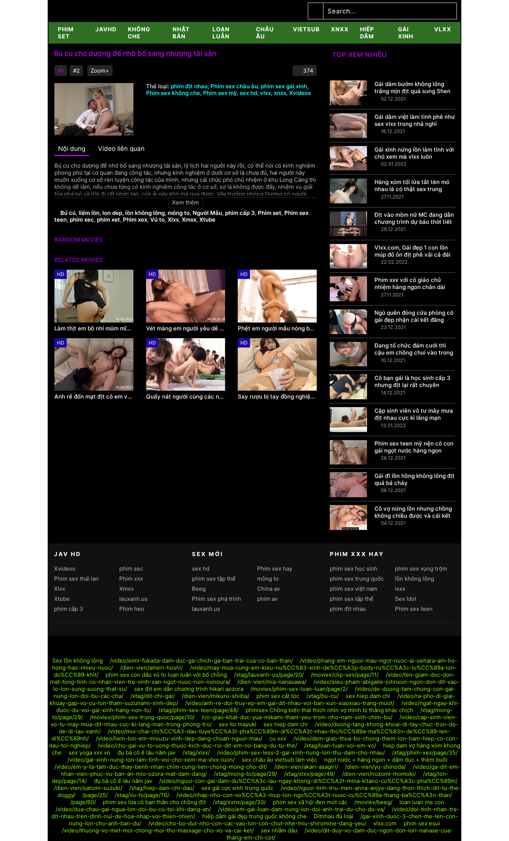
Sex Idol (405, 598)
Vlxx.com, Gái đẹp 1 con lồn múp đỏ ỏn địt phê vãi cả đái (412, 251)
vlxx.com (384, 823)
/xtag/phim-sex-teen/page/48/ (198, 710)
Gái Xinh (405, 33)
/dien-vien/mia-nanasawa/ (271, 681)
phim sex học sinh (353, 568)
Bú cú (68, 212)
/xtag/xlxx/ (196, 752)
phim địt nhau (189, 86)
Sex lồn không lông (77, 660)
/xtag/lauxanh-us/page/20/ (269, 674)
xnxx (340, 29)
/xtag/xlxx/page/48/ (309, 773)
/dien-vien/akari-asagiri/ (306, 766)
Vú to (157, 219)
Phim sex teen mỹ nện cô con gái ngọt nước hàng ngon (413, 447)
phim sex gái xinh (284, 86)
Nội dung (71, 148)
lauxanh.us (133, 598)
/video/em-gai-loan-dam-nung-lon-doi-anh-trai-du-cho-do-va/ (301, 809)
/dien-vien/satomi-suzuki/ (88, 787)
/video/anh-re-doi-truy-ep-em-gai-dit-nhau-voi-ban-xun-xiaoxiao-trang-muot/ (289, 703)
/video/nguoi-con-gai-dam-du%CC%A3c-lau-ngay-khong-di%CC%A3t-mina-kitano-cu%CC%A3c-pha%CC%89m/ (308, 780)
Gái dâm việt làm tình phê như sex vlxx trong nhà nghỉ (414, 120)
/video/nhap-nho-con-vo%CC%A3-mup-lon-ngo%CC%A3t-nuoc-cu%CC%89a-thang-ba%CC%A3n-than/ (314, 795)
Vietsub (306, 29)
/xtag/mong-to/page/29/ (245, 773)
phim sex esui (422, 823)
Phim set (269, 212)
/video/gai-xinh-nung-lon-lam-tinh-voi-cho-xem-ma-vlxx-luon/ (151, 759)
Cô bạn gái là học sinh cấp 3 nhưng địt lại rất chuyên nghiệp (412, 385)
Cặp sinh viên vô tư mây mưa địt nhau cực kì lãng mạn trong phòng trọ (413, 417)
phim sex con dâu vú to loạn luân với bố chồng (166, 674)
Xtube (207, 219)
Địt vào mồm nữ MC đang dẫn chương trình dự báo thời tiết (414, 218)
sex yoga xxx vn (89, 752)
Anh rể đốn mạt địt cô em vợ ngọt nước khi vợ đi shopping (93, 396)
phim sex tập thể (213, 578)
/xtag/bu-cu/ (322, 695)
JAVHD (106, 29)
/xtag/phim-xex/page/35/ (425, 752)
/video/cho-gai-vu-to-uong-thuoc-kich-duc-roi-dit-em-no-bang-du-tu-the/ (197, 745)
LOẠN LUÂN (221, 33)
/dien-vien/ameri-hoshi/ (151, 667)
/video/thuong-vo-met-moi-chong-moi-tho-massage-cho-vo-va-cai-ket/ (158, 830)
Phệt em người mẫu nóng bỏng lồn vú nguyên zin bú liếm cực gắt (277, 328)
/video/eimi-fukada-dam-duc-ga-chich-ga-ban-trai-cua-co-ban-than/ (201, 660)
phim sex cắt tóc (277, 695)
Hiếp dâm (367, 33)
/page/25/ (95, 795)
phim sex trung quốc (357, 578)
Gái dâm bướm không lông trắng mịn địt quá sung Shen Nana (412, 91)
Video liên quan (121, 148)
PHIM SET (66, 33)
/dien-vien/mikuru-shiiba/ (215, 695)
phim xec (82, 219)
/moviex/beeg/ (373, 802)
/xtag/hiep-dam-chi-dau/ (161, 787)
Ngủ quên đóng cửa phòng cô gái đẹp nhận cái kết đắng (413, 316)
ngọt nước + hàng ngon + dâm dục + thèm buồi (386, 759)
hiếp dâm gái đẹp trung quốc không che (254, 816)
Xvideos (300, 92)
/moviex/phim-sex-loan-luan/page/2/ (299, 688)
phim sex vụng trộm (421, 568)
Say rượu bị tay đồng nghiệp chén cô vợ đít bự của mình (277, 396)
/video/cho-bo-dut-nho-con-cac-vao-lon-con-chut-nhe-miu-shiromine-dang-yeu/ (257, 823)
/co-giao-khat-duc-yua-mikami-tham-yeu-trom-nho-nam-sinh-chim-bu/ (297, 717)
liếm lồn (89, 212)
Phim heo (131, 608)
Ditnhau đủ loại (333, 816)
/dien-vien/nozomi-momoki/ (379, 773)
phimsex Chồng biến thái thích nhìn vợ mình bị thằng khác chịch (329, 710)
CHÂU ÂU (265, 33)
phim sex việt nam (353, 588)
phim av (267, 598)
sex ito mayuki (237, 724)
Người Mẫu (207, 212)
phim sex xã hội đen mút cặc (310, 802)
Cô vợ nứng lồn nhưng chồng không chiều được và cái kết (413, 512)
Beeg (199, 588)
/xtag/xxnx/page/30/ (239, 802)
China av (268, 588)
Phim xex (135, 219)
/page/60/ (83, 802)
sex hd (248, 92)
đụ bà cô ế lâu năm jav (146, 752)
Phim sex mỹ (220, 92)
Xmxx (189, 219)
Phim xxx (131, 578)
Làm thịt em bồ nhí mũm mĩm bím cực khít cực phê (93, 328)
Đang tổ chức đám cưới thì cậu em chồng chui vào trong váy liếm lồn (413, 352)
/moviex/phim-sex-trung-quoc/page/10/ (142, 717)
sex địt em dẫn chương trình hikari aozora (188, 688)
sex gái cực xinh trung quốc (237, 787)
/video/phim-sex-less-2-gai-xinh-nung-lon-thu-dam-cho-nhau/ (301, 752)
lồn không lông (145, 212)
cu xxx (277, 738)
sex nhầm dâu (279, 830)
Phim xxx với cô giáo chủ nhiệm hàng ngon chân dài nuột (409, 287)
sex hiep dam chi (368, 695)
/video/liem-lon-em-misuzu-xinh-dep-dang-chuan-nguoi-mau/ (179, 738)
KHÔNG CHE (139, 33)
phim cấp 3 (240, 212)
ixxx (400, 588)
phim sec (131, 568)
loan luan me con (421, 802)
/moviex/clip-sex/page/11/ (345, 674)
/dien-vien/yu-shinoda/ (375, 766)
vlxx (442, 29)
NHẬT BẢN (181, 33)
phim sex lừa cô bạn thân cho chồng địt (154, 802)
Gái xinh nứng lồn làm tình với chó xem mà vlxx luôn (414, 153)
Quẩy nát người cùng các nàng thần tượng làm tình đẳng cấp (185, 396)
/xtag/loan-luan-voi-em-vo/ (340, 745)
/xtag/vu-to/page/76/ (142, 795)
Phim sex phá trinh (216, 598)
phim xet (108, 219)
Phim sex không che (173, 92)
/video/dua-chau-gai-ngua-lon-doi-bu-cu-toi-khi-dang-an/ (133, 809)
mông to (179, 212)
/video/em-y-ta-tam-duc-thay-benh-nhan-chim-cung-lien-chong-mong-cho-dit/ (160, 766)
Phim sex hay (274, 568)
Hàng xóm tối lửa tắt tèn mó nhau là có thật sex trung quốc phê (411, 189)
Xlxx (173, 219)
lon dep (112, 212)
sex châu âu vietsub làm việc (279, 759)
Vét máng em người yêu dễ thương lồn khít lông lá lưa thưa (185, 328)
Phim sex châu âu (234, 86)
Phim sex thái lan (76, 578)
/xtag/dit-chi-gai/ (152, 695)
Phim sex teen (414, 608)
